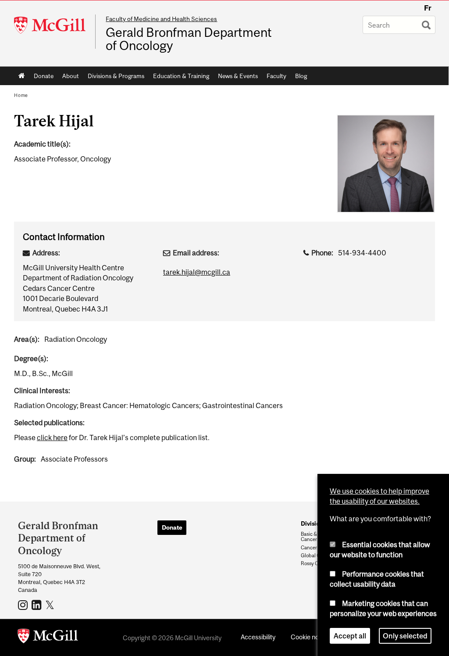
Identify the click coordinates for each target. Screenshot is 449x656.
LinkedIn (37, 604)
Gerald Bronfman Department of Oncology (189, 39)
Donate (43, 75)
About (70, 75)
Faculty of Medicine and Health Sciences (161, 18)
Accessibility (258, 637)
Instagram (24, 604)
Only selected (405, 636)
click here (52, 437)
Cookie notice (310, 637)
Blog (301, 75)
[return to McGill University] (47, 638)
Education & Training (181, 75)
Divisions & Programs (116, 75)
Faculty (276, 75)
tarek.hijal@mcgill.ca (196, 272)
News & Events (238, 75)
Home (21, 76)
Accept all (350, 636)
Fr (427, 8)
